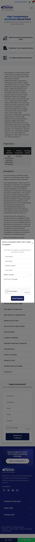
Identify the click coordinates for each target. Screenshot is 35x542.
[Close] (32, 243)
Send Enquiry (17, 298)
